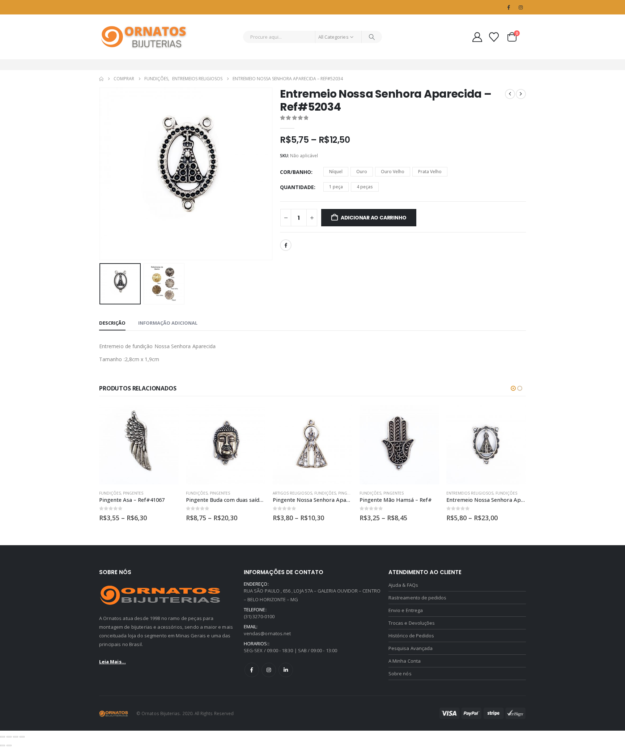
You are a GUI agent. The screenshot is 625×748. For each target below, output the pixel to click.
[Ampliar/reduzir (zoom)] (2, 737)
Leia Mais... (112, 661)
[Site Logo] (144, 37)
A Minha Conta (404, 661)
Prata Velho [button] (430, 171)
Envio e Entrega (405, 610)
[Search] (372, 37)
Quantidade (297, 187)
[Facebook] (508, 7)
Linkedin (286, 670)
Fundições (110, 493)
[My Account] (477, 37)
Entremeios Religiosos (469, 493)
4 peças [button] (365, 187)
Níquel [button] (336, 171)
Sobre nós (400, 673)
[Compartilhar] (15, 737)
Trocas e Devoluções (411, 623)
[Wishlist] (494, 37)
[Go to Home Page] (101, 78)
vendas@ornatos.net (267, 633)
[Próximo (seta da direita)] (9, 745)
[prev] (510, 94)
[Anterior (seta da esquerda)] (2, 745)
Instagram (269, 670)
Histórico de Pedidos (411, 635)
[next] (521, 94)
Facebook (286, 245)
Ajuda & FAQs (403, 585)
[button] (100, 173)
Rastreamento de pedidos (417, 597)
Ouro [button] (361, 171)
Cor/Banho (295, 171)
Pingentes (133, 493)
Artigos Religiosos (292, 493)
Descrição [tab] (112, 323)
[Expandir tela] (9, 737)
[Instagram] (520, 7)
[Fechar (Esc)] (22, 737)
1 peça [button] (336, 187)
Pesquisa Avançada (410, 648)
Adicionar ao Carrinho (374, 217)
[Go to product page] (139, 444)
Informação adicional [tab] (167, 323)
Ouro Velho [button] (392, 171)
